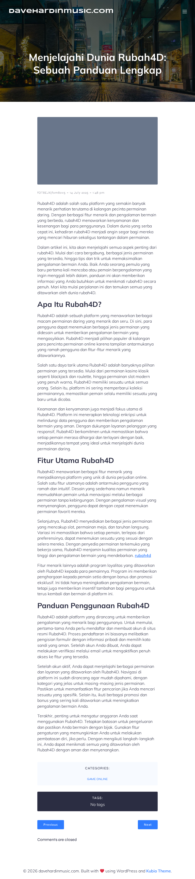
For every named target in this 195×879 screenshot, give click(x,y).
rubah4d (143, 555)
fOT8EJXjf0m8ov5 (51, 192)
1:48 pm (99, 192)
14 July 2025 (79, 192)
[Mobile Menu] (184, 11)
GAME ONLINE (97, 779)
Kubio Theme (158, 870)
